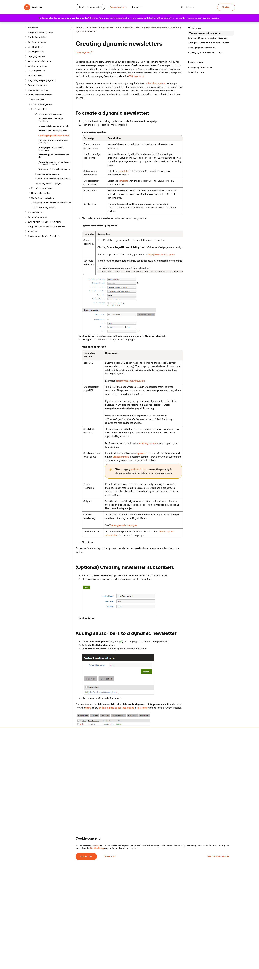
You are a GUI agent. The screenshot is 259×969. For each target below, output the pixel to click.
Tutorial (135, 7)
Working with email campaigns (49, 114)
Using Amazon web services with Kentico (46, 226)
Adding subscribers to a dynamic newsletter (208, 43)
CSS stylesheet (136, 76)
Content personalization (42, 198)
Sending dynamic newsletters (201, 47)
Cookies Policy (97, 848)
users (88, 707)
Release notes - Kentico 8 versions (43, 236)
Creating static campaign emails (53, 126)
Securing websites (36, 51)
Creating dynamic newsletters (53, 135)
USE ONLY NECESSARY (218, 856)
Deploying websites (36, 56)
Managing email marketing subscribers (50, 148)
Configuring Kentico (37, 42)
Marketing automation (41, 188)
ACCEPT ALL (86, 856)
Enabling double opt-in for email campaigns (53, 141)
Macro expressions (36, 71)
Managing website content (40, 61)
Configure (110, 856)
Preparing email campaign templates (50, 119)
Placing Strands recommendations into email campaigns (54, 163)
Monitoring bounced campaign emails (52, 178)
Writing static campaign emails (52, 130)
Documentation (117, 7)
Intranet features (35, 212)
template (123, 171)
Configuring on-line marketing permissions (51, 202)
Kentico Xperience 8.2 (89, 7)
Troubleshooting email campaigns (54, 169)
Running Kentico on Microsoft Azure (44, 222)
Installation (33, 27)
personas (143, 707)
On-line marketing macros (43, 207)
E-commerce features (38, 90)
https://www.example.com (129, 380)
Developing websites (37, 37)
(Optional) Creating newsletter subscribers (207, 38)
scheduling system (155, 83)
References (33, 231)
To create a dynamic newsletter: (205, 33)
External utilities (35, 75)
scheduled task (121, 456)
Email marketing (38, 109)
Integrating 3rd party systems (41, 80)
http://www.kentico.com (160, 254)
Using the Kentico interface (40, 32)
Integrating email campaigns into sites (53, 155)
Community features (37, 217)
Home (79, 27)
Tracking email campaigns (47, 174)
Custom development (38, 85)
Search (226, 7)
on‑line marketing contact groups (116, 707)
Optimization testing (40, 193)
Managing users (35, 47)
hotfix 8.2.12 (137, 469)
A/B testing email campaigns (48, 183)
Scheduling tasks (196, 72)
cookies (96, 845)
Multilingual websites (37, 66)
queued (141, 453)
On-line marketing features (40, 95)
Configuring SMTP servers (200, 67)
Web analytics (37, 99)
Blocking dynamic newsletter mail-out (205, 52)
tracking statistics (148, 443)
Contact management (41, 104)
